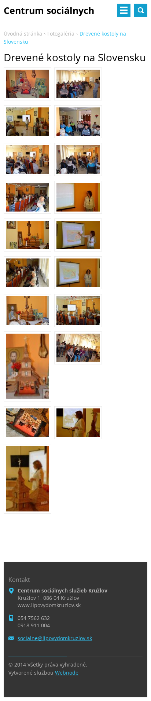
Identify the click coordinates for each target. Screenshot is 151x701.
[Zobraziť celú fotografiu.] (27, 83)
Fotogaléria (60, 33)
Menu (123, 10)
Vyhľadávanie (140, 10)
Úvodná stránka (23, 33)
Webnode (66, 672)
